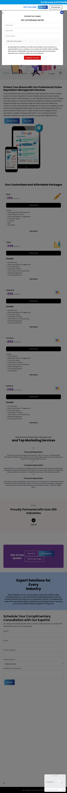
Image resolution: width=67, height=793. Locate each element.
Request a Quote (32, 58)
